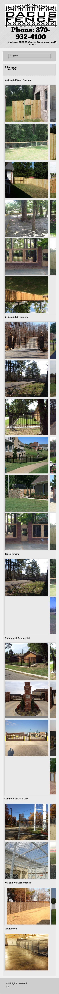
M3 (7, 987)
